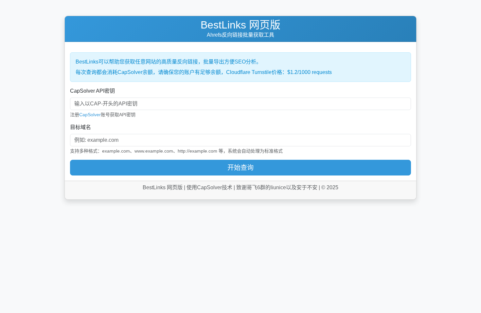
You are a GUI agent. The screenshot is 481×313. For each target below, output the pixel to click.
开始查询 (240, 167)
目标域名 (80, 127)
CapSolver (90, 114)
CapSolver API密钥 (92, 91)
